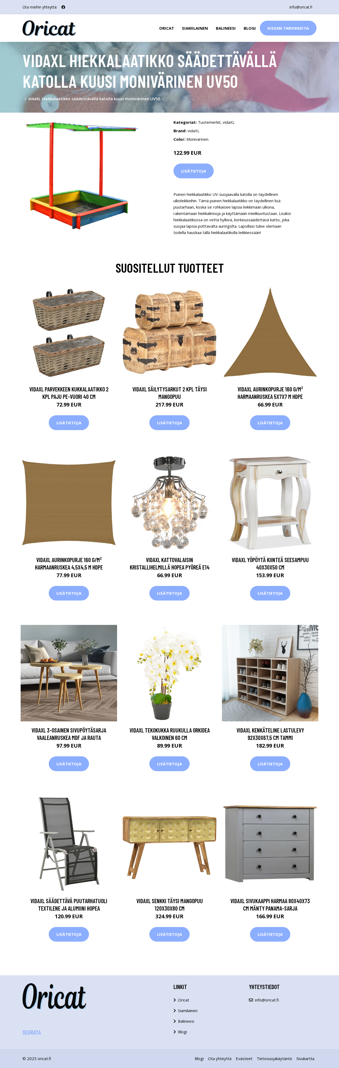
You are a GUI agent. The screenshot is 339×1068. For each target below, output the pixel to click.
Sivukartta (305, 1058)
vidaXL (229, 122)
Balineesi (226, 28)
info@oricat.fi (300, 7)
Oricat (166, 28)
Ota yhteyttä (219, 1058)
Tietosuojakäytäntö (274, 1058)
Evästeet (244, 1058)
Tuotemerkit (209, 122)
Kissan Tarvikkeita (288, 28)
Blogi (250, 28)
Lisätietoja (193, 171)
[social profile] (63, 7)
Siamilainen (195, 28)
